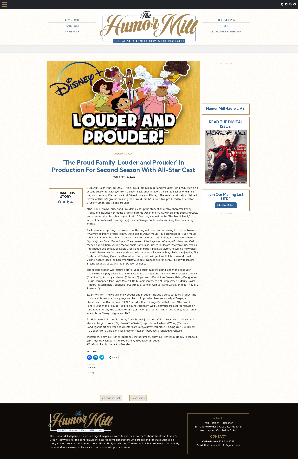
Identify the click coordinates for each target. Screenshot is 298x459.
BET (226, 25)
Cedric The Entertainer (226, 31)
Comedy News (123, 154)
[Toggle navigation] (4, 4)
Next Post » (138, 398)
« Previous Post (111, 398)
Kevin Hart (72, 20)
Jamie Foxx (72, 25)
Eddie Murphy (226, 20)
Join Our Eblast (226, 205)
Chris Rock (72, 31)
